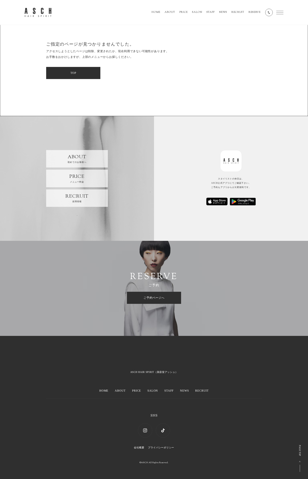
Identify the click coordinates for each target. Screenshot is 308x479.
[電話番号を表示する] (269, 12)
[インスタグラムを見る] (145, 430)
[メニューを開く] (279, 12)
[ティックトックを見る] (163, 430)
